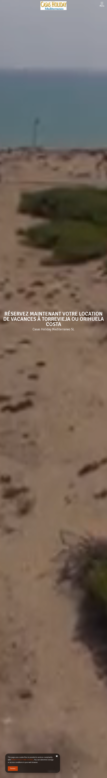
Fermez (12, 768)
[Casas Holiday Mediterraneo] (53, 5)
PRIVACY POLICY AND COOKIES (22, 760)
